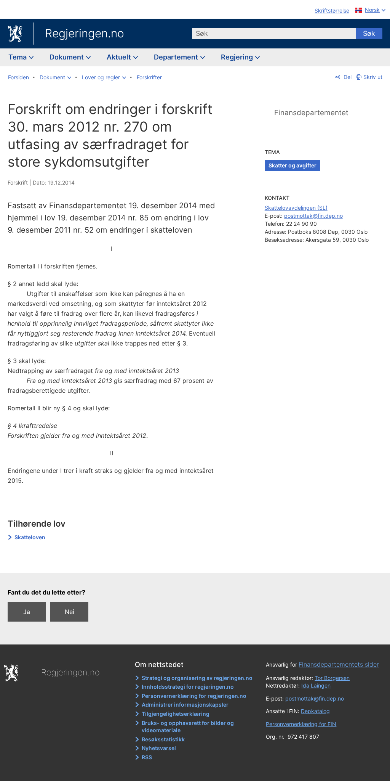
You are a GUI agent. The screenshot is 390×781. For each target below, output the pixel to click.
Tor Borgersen (332, 678)
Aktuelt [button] (120, 57)
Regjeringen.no (84, 33)
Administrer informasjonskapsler (185, 704)
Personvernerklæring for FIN (301, 724)
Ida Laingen (316, 685)
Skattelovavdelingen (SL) (296, 207)
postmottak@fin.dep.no (313, 215)
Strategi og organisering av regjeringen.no (197, 678)
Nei (69, 611)
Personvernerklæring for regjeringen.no (194, 696)
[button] (55, 77)
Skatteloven (29, 537)
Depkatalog (315, 711)
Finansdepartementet (311, 112)
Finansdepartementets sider (339, 664)
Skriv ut (372, 77)
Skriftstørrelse (332, 10)
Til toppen (116, 562)
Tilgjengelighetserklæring (175, 713)
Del (347, 77)
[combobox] (274, 33)
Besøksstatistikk (163, 739)
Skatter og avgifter (292, 165)
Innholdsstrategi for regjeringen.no (188, 686)
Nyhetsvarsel (159, 748)
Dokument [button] (67, 57)
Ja (26, 611)
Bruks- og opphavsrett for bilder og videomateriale (188, 727)
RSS (147, 757)
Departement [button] (177, 57)
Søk (369, 33)
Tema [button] (18, 57)
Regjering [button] (237, 57)
